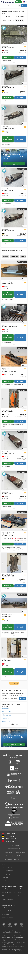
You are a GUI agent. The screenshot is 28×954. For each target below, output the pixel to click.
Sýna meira (14, 724)
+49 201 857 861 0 (10, 836)
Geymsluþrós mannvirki (14, 848)
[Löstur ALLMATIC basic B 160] (14, 313)
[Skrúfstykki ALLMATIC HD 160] (14, 34)
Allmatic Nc (5, 718)
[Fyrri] (2, 35)
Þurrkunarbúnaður (8, 852)
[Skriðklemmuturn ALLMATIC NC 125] (14, 563)
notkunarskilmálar (18, 950)
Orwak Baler (8, 859)
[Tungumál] (24, 1)
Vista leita (15, 683)
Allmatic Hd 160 (6, 712)
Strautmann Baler (20, 852)
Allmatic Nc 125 (6, 721)
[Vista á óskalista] (25, 46)
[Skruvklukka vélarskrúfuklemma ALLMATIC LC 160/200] (14, 357)
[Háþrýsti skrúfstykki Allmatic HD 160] (14, 270)
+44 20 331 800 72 (10, 834)
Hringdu (21, 57)
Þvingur (5, 256)
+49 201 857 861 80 (10, 839)
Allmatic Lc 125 (6, 715)
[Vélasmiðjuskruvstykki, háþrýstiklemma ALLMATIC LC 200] (14, 521)
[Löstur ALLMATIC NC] (14, 648)
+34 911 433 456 (9, 841)
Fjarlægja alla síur (9, 20)
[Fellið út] (14, 62)
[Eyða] (19, 5)
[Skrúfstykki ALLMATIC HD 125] (14, 440)
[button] (26, 1)
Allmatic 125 (5, 709)
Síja (8, 17)
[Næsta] (25, 35)
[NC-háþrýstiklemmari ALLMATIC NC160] (14, 398)
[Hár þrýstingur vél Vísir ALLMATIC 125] (14, 603)
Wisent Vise (14, 256)
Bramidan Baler (18, 856)
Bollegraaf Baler (18, 859)
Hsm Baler (8, 856)
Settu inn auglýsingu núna (14, 164)
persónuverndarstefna (7, 950)
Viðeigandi (20, 17)
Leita (24, 6)
